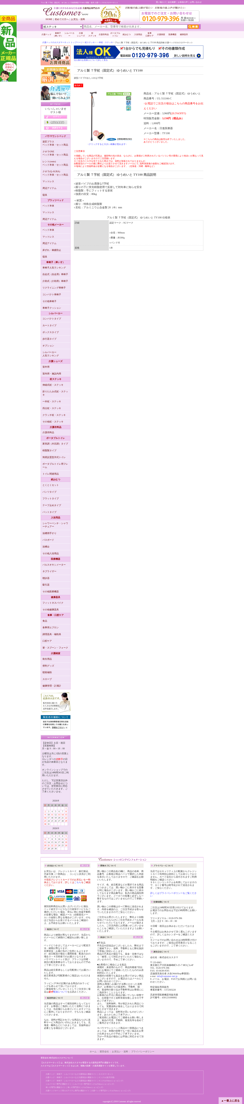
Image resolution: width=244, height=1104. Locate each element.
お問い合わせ (196, 2)
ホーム (93, 1051)
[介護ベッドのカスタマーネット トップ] (71, 14)
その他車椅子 (49, 301)
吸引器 (45, 585)
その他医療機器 (50, 591)
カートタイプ (49, 325)
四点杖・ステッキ (51, 408)
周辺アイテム (49, 188)
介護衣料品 (104, 34)
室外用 (45, 367)
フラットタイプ (50, 498)
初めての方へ (62, 19)
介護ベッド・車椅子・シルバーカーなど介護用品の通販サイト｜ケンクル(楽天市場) (80, 1077)
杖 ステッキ (92, 34)
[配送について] (67, 929)
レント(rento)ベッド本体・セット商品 (55, 163)
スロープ (47, 679)
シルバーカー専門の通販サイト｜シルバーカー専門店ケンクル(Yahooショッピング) (80, 1084)
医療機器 (172, 34)
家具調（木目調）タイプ (55, 443)
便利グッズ (48, 666)
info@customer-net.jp (167, 976)
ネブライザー (49, 571)
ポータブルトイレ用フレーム (55, 465)
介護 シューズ (81, 34)
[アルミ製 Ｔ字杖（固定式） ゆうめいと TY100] (107, 139)
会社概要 (172, 2)
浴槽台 (45, 546)
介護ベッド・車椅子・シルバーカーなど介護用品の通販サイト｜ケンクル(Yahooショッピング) (84, 1081)
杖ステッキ (90, 42)
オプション (48, 345)
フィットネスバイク (52, 603)
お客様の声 (183, 2)
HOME (49, 19)
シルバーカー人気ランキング (50, 354)
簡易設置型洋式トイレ (54, 457)
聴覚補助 (47, 672)
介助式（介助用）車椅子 (55, 281)
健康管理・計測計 (51, 686)
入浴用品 (138, 34)
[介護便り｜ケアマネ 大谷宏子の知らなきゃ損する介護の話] (56, 98)
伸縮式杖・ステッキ (52, 385)
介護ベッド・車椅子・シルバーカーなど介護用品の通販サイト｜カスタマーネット (79, 1074)
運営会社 (104, 1051)
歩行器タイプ (49, 339)
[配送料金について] (67, 998)
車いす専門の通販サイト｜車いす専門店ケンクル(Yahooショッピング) (74, 1087)
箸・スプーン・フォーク (55, 647)
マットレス (48, 181)
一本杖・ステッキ (105, 42)
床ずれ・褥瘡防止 (51, 250)
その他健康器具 (50, 609)
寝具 (44, 195)
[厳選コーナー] (56, 82)
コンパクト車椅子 (51, 294)
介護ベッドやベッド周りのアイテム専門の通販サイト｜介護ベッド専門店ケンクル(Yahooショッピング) (88, 1091)
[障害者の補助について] (56, 728)
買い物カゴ (161, 2)
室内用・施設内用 (51, 373)
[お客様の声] (56, 711)
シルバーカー (69, 34)
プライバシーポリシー (142, 1051)
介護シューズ (56, 361)
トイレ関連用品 (50, 474)
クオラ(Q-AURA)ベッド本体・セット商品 (55, 173)
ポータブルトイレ (115, 34)
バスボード (48, 540)
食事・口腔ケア (55, 615)
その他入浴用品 (50, 553)
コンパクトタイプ (51, 318)
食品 (44, 621)
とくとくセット (50, 485)
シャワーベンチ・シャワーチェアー (55, 525)
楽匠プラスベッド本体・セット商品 (55, 143)
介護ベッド (46, 34)
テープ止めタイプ (51, 505)
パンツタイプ (49, 492)
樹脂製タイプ (49, 450)
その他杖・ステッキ (52, 421)
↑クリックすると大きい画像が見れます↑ (107, 144)
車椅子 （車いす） (58, 34)
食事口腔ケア (150, 34)
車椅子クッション (51, 308)
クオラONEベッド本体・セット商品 (55, 153)
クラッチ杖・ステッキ (54, 415)
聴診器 (45, 578)
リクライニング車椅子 (54, 287)
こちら (77, 882)
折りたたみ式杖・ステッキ (55, 393)
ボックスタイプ (50, 332)
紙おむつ (127, 34)
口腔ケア (47, 641)
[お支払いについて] (67, 866)
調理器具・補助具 (51, 634)
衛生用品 (47, 659)
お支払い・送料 (120, 1051)
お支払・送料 (78, 19)
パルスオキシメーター (54, 565)
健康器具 (184, 34)
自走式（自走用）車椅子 (55, 274)
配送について (60, 992)
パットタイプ (49, 512)
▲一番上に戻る (230, 1100)
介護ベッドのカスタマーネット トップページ (62, 42)
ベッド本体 (48, 206)
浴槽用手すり (49, 533)
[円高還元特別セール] (56, 63)
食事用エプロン (50, 627)
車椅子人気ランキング (54, 267)
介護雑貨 (161, 34)
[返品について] (120, 937)
